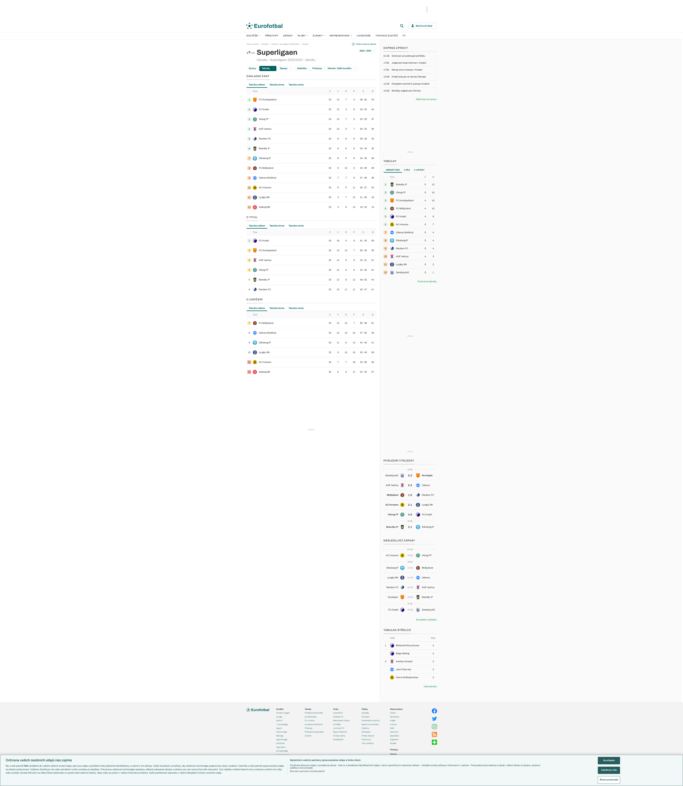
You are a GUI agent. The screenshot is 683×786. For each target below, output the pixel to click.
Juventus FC (338, 728)
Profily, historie (368, 736)
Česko (393, 713)
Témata (308, 709)
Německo (394, 732)
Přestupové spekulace (314, 732)
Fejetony (365, 728)
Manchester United (341, 720)
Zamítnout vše (609, 770)
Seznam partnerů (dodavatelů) (307, 771)
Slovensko (394, 717)
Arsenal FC (338, 713)
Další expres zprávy (426, 99)
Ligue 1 (279, 728)
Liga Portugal (281, 739)
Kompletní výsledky (426, 619)
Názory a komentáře (370, 724)
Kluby (302, 35)
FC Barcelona (339, 736)
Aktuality (365, 713)
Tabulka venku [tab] (296, 84)
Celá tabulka (430, 686)
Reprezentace (340, 35)
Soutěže (252, 35)
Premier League (283, 713)
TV (404, 35)
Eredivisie (280, 743)
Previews (366, 717)
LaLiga (279, 717)
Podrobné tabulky (427, 281)
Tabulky (305, 44)
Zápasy (288, 35)
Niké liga (279, 736)
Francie (393, 724)
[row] (311, 100)
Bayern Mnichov (340, 732)
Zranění (308, 736)
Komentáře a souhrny (371, 720)
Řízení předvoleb (609, 780)
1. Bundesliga (282, 724)
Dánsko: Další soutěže (340, 68)
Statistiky (302, 68)
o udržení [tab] (419, 170)
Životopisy (366, 732)
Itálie (392, 728)
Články (365, 709)
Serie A (279, 720)
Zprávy (252, 68)
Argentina (394, 739)
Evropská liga (282, 751)
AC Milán (337, 724)
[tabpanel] (311, 150)
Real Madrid (338, 739)
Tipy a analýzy (368, 743)
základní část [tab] (393, 170)
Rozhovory (366, 739)
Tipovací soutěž (386, 35)
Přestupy (272, 35)
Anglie (392, 720)
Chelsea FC (338, 717)
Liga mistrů (280, 747)
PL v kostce (310, 720)
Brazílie (393, 743)
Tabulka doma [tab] (276, 84)
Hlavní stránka (252, 44)
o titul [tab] (407, 170)
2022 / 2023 (365, 51)
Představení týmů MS (314, 713)
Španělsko (394, 736)
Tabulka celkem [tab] (257, 84)
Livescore (364, 35)
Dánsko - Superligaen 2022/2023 (285, 44)
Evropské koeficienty (314, 724)
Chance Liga (281, 732)
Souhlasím (609, 760)
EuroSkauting (310, 717)
